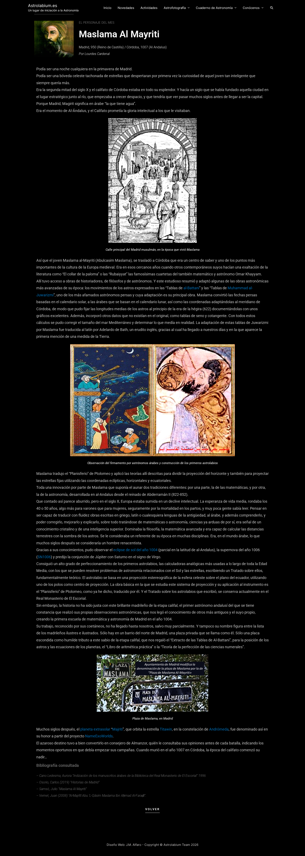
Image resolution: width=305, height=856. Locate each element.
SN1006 (44, 557)
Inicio (107, 8)
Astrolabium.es (42, 5)
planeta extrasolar (95, 729)
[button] (272, 8)
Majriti (117, 729)
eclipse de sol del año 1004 (135, 550)
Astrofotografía (175, 8)
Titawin (166, 729)
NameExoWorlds (99, 736)
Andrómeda (219, 729)
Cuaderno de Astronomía (214, 8)
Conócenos (251, 8)
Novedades (126, 8)
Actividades (148, 8)
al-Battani (191, 288)
